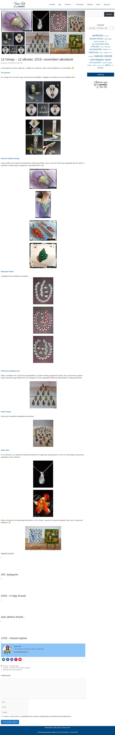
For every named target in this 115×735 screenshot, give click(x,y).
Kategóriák (100, 25)
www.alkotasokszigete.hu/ (21, 652)
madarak (90, 56)
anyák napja (107, 39)
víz (103, 65)
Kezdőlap (52, 4)
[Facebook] (7, 659)
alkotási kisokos (96, 39)
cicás (106, 41)
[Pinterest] (16, 659)
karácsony (94, 52)
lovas (111, 52)
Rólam (98, 4)
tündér (89, 65)
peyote (108, 55)
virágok (94, 65)
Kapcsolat (107, 4)
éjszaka (100, 68)
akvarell (106, 36)
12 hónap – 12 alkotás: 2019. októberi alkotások (16, 667)
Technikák (68, 4)
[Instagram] (11, 659)
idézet (110, 49)
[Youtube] (20, 659)
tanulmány (104, 62)
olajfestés (99, 56)
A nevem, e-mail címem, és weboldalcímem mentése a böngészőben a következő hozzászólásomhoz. (37, 716)
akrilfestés (98, 35)
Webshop (90, 4)
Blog (59, 4)
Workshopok (80, 4)
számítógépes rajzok (100, 59)
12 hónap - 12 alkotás (9, 666)
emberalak (95, 47)
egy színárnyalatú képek (100, 44)
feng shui (107, 46)
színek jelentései (95, 62)
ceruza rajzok (99, 41)
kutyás (101, 52)
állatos (107, 65)
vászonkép (99, 65)
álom (112, 65)
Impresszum (66, 727)
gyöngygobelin (96, 49)
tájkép (110, 62)
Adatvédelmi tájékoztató (53, 727)
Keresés (109, 14)
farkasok (102, 46)
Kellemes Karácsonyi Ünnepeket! (12, 669)
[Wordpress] (3, 659)
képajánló (106, 52)
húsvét (105, 49)
